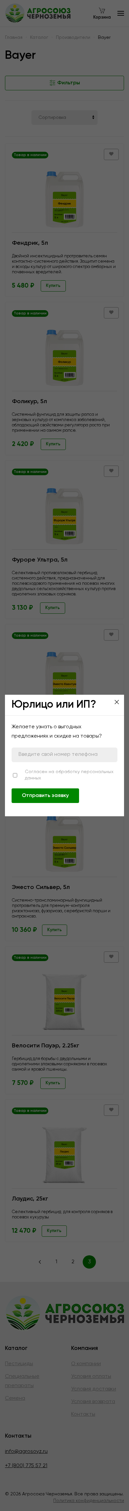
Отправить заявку (45, 795)
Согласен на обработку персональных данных (69, 775)
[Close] (117, 702)
